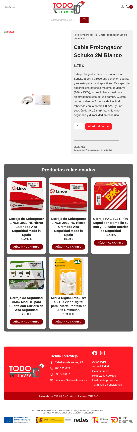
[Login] (122, 7)
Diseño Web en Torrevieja (80, 396)
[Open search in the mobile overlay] (69, 20)
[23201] (35, 61)
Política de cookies (104, 375)
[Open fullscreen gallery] (62, 88)
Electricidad (106, 150)
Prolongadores (89, 34)
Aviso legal (99, 362)
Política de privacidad (105, 380)
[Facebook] (94, 353)
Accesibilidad (100, 366)
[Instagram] (102, 353)
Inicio (76, 34)
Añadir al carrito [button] (26, 247)
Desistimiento (100, 371)
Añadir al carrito (98, 126)
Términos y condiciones (107, 384)
